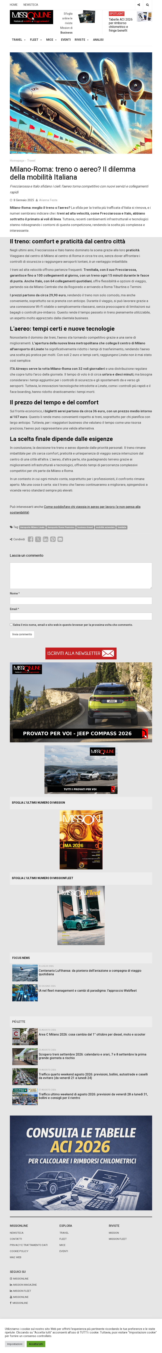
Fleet (63, 1239)
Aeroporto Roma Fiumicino (61, 527)
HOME (14, 5)
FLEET (34, 40)
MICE (49, 40)
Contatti (16, 1239)
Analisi (98, 40)
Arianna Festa (48, 200)
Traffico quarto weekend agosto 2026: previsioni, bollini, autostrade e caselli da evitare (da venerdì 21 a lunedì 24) (93, 1076)
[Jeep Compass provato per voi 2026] (81, 702)
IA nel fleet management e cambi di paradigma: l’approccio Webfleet (88, 990)
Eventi (66, 40)
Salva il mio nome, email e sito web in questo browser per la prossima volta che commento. (73, 625)
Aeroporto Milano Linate (32, 527)
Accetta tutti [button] (36, 1344)
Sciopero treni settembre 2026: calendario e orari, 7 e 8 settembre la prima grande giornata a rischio (92, 1056)
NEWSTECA (31, 5)
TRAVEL (17, 40)
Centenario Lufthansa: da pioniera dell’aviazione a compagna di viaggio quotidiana (90, 972)
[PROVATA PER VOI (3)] (81, 769)
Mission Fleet (118, 1239)
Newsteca (17, 1233)
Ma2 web (15, 1257)
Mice (62, 1245)
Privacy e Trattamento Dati (29, 1245)
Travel (31, 161)
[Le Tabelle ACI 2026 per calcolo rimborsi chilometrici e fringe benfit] (81, 1163)
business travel (85, 527)
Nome (14, 593)
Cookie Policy (19, 1251)
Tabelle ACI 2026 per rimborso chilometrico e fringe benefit (121, 25)
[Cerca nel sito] (147, 5)
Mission (114, 1233)
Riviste (80, 40)
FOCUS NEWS (21, 958)
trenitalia (122, 527)
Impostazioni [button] (14, 1344)
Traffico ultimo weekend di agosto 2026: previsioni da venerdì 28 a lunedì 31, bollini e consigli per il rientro (93, 1096)
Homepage (17, 161)
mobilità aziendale (105, 527)
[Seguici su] (138, 5)
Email (13, 609)
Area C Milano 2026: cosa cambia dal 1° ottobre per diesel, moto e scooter (92, 1034)
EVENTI (63, 1251)
